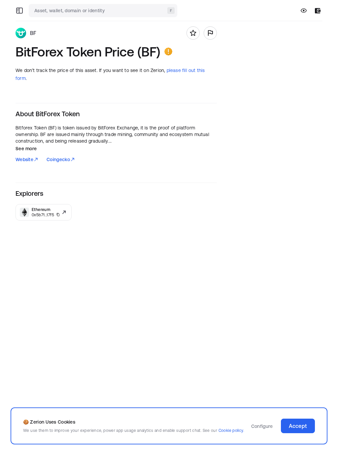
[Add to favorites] (193, 33)
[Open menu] (19, 10)
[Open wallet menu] (317, 11)
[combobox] (103, 10)
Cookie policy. (231, 430)
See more (26, 148)
